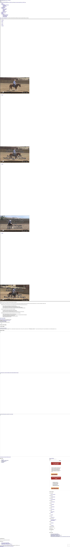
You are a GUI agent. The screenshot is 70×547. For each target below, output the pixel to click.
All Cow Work (52, 511)
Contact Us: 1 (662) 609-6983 (4, 460)
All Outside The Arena (53, 519)
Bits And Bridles (53, 520)
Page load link (1, 546)
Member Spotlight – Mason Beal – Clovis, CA (56, 535)
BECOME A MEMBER (8, 0)
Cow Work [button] (50, 510)
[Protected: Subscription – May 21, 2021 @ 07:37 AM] (1, 323)
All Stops (52, 514)
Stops (9, 320)
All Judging (52, 525)
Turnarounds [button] (50, 500)
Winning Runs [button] (51, 495)
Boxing (52, 512)
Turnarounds (4, 320)
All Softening (52, 504)
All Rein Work (52, 509)
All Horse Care (52, 517)
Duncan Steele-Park (2, 319)
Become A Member (4, 321)
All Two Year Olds (53, 494)
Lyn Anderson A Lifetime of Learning (55, 534)
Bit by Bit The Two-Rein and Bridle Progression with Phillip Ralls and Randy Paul (60, 536)
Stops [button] (50, 513)
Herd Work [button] (50, 505)
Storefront (2, 462)
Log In (4, 0)
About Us (2, 459)
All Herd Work (52, 506)
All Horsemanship (53, 499)
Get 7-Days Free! (55, 488)
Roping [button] (50, 521)
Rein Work (7, 320)
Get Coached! (54, 474)
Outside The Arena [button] (51, 518)
